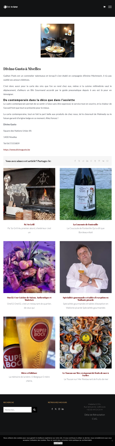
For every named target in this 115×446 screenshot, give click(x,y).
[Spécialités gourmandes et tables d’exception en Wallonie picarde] (86, 267)
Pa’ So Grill (29, 224)
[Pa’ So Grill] (29, 194)
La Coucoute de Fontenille (85, 224)
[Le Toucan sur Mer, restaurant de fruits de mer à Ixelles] (86, 343)
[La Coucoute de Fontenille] (86, 194)
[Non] (112, 440)
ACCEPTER (58, 443)
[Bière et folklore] (29, 343)
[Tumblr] (95, 161)
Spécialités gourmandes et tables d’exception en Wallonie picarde (85, 298)
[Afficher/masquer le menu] (110, 7)
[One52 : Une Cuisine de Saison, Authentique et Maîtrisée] (29, 267)
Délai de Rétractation (94, 414)
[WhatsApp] (91, 161)
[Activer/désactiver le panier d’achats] (104, 7)
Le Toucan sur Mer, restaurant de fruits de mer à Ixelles (86, 374)
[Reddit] (83, 161)
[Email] (107, 161)
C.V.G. (94, 418)
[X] (79, 161)
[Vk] (103, 161)
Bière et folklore (29, 373)
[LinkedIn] (87, 161)
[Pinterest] (99, 161)
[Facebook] (75, 161)
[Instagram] (59, 409)
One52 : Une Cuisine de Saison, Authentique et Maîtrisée (29, 298)
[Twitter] (56, 409)
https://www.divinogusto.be (16, 149)
